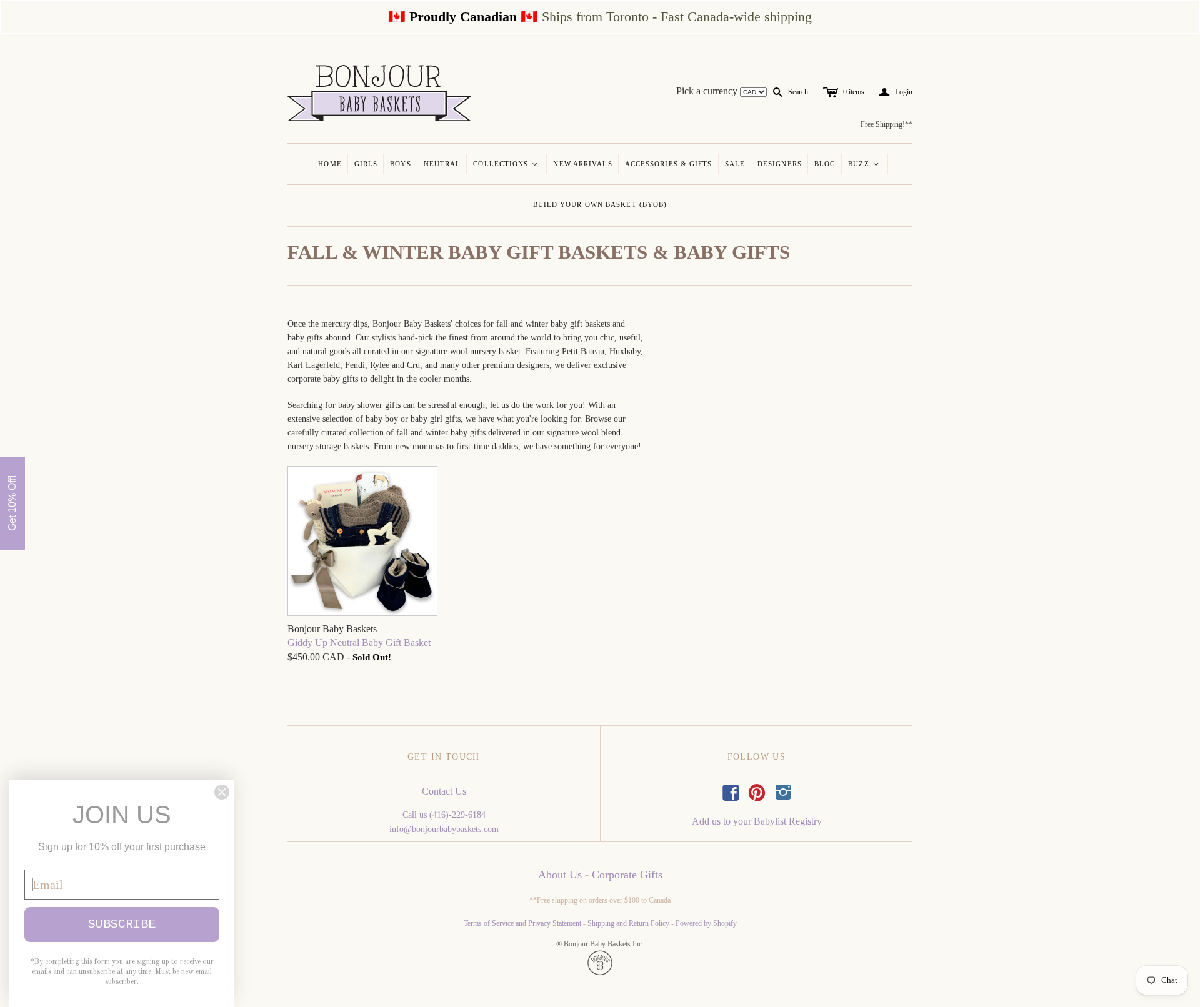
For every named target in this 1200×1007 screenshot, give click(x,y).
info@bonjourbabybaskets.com (444, 829)
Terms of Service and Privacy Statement (522, 923)
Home (329, 163)
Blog (825, 163)
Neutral (442, 163)
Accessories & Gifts (668, 163)
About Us (560, 874)
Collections (506, 163)
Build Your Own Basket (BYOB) (600, 204)
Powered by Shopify (706, 923)
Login (895, 92)
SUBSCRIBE (122, 924)
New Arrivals (582, 163)
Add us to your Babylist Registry (757, 821)
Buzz (864, 163)
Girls (366, 163)
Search (798, 91)
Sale (735, 163)
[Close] (221, 792)
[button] (12, 503)
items (853, 91)
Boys (400, 163)
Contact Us (444, 791)
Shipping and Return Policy (628, 923)
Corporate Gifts (627, 874)
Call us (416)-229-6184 (444, 815)
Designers (780, 163)
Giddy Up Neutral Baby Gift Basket (359, 642)
